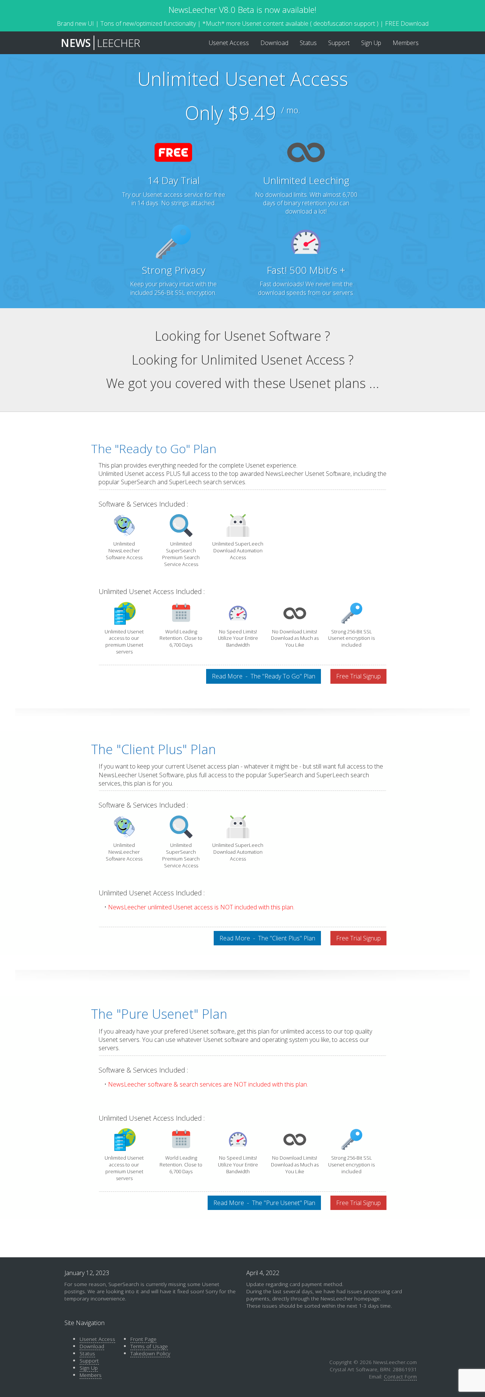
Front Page (143, 1338)
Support (89, 1360)
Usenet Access (97, 1338)
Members (91, 1374)
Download (92, 1346)
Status (87, 1353)
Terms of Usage (149, 1346)
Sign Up (89, 1367)
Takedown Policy (150, 1353)
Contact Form (400, 1376)
